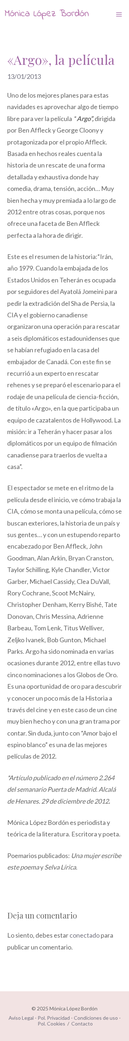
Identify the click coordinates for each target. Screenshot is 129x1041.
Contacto (82, 1023)
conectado (85, 935)
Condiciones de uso (96, 1018)
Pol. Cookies (51, 1023)
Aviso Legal (21, 1018)
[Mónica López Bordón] (47, 14)
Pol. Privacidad (54, 1018)
